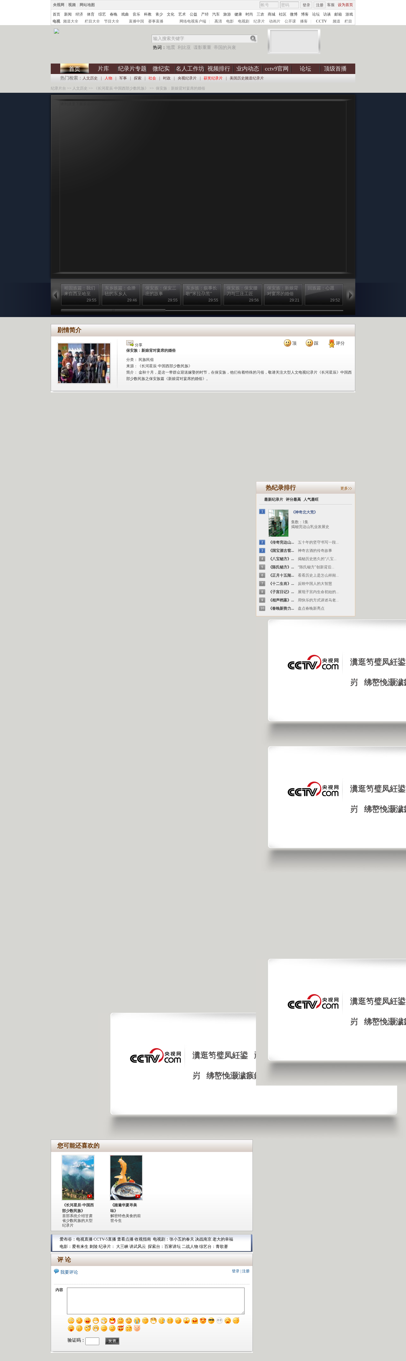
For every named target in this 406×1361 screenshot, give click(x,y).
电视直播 (84, 1239)
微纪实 (161, 68)
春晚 (113, 14)
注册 (320, 5)
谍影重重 (202, 47)
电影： (66, 1246)
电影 (230, 21)
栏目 (348, 21)
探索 (137, 78)
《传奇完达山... (281, 542)
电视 (56, 21)
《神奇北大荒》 (304, 512)
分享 (138, 345)
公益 (193, 14)
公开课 (290, 21)
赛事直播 (155, 21)
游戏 (349, 14)
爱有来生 (80, 1246)
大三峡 (122, 1246)
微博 (294, 14)
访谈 (327, 14)
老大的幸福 (223, 1239)
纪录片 (259, 21)
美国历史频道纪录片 (247, 78)
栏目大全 (92, 21)
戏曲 (125, 14)
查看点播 (125, 1239)
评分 (340, 343)
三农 (260, 14)
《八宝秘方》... (281, 559)
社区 (282, 14)
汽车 (216, 14)
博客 (305, 14)
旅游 (227, 14)
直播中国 (136, 21)
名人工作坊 (190, 68)
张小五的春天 (181, 1239)
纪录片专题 (132, 68)
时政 (167, 78)
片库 (103, 68)
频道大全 (70, 21)
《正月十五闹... (281, 575)
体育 (91, 14)
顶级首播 (335, 68)
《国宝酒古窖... (281, 550)
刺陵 (93, 1246)
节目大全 (111, 21)
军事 (123, 78)
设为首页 (345, 5)
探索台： (156, 1246)
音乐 (136, 14)
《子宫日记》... (281, 592)
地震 (170, 47)
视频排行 (218, 68)
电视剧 (243, 21)
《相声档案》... (281, 600)
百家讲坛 (172, 1246)
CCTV (321, 21)
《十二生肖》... (281, 583)
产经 (205, 14)
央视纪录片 (187, 78)
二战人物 (190, 1246)
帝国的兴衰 (225, 47)
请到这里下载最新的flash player (86, 104)
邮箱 (338, 14)
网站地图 (87, 5)
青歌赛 (222, 1246)
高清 (218, 21)
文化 (170, 14)
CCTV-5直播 (105, 1239)
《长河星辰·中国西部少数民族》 (121, 88)
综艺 (102, 14)
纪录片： (107, 1246)
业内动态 (247, 68)
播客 (304, 21)
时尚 (249, 14)
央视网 (58, 5)
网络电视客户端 (193, 21)
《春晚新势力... (281, 608)
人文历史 (90, 78)
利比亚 (184, 47)
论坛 (316, 14)
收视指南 (142, 1239)
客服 (331, 5)
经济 (79, 14)
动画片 (274, 21)
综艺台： (207, 1246)
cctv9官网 (277, 68)
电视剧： (161, 1239)
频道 (336, 21)
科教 (148, 14)
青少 (159, 14)
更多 (344, 488)
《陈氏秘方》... (281, 567)
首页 (56, 14)
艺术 (182, 14)
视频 (72, 5)
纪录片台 (58, 88)
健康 (238, 14)
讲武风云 (137, 1246)
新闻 (68, 14)
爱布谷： (68, 1239)
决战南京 (204, 1239)
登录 (306, 5)
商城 (271, 14)
